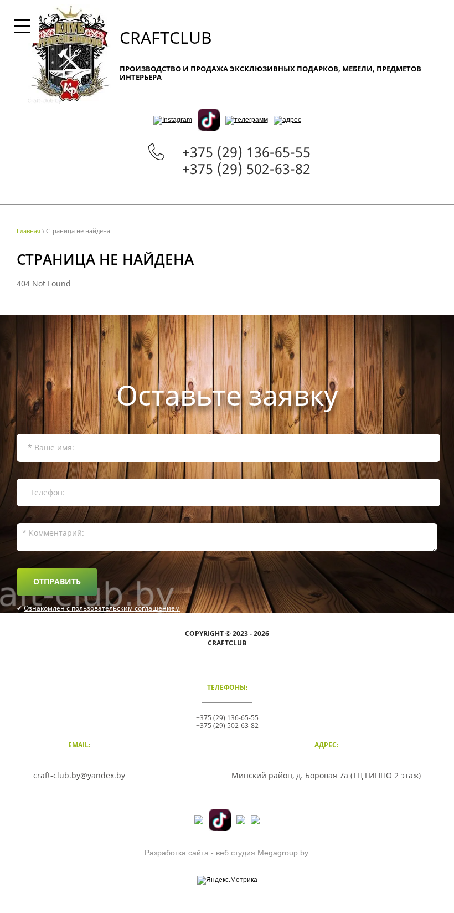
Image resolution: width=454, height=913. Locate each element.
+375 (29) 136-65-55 (246, 151)
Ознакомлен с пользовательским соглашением (102, 608)
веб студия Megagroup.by (262, 852)
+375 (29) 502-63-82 (246, 168)
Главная (28, 231)
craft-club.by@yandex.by (79, 775)
